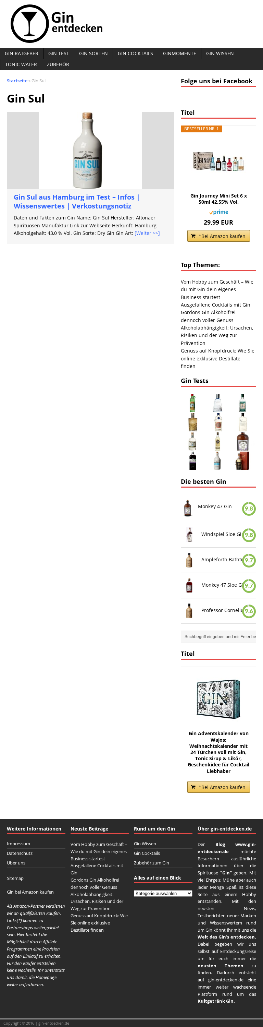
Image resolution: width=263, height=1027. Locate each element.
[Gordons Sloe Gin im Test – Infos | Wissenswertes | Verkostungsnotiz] (193, 465)
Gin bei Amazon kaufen (30, 892)
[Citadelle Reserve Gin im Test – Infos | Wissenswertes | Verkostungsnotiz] (218, 446)
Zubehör (58, 64)
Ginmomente (179, 53)
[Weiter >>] (147, 233)
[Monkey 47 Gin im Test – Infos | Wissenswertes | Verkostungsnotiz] (243, 446)
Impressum (18, 843)
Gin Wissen (220, 53)
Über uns (16, 863)
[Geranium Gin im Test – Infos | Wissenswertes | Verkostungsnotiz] (243, 427)
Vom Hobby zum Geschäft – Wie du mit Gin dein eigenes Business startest (217, 289)
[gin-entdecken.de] (131, 24)
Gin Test (58, 53)
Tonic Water (21, 64)
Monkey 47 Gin (215, 506)
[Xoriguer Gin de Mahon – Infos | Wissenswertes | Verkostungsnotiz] (193, 408)
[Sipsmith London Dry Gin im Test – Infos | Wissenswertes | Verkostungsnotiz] (243, 408)
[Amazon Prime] (218, 210)
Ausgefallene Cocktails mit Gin (215, 304)
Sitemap (15, 878)
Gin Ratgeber (21, 53)
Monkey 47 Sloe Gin (223, 585)
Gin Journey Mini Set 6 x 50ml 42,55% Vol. (218, 199)
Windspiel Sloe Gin (223, 534)
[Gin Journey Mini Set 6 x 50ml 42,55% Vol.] (218, 161)
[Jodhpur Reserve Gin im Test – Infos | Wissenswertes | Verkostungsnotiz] (193, 427)
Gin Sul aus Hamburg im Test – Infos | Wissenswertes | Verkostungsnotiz (77, 201)
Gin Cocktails (135, 53)
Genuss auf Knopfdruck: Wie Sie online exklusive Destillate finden (217, 358)
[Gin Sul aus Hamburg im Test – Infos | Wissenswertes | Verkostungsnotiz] (218, 465)
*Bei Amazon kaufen (222, 236)
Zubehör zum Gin (151, 863)
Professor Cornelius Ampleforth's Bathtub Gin (226, 610)
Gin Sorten (93, 53)
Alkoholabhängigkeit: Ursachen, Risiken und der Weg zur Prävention (217, 335)
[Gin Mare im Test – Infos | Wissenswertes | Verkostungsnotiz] (218, 408)
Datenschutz (20, 853)
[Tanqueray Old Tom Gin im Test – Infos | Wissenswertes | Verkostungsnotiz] (218, 427)
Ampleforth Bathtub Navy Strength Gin (226, 559)
